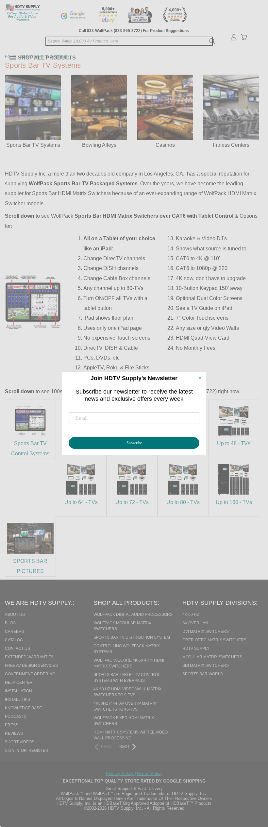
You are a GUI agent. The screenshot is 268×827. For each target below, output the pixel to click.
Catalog (14, 640)
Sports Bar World (202, 674)
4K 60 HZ (190, 614)
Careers (14, 631)
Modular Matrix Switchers (212, 657)
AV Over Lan (195, 623)
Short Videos (19, 742)
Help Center (19, 682)
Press (11, 725)
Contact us (17, 648)
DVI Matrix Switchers (205, 631)
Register (38, 750)
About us (15, 614)
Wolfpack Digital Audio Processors (133, 614)
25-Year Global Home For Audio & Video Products (22, 17)
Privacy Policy (120, 773)
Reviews (14, 733)
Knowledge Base (23, 708)
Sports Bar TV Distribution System (131, 637)
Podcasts (15, 716)
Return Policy (149, 773)
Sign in (12, 750)
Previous (250, 788)
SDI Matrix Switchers (205, 665)
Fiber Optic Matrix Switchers (214, 640)
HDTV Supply (195, 648)
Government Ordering (30, 674)
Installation (18, 691)
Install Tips (17, 699)
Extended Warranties (29, 657)
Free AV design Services (31, 665)
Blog (10, 623)
